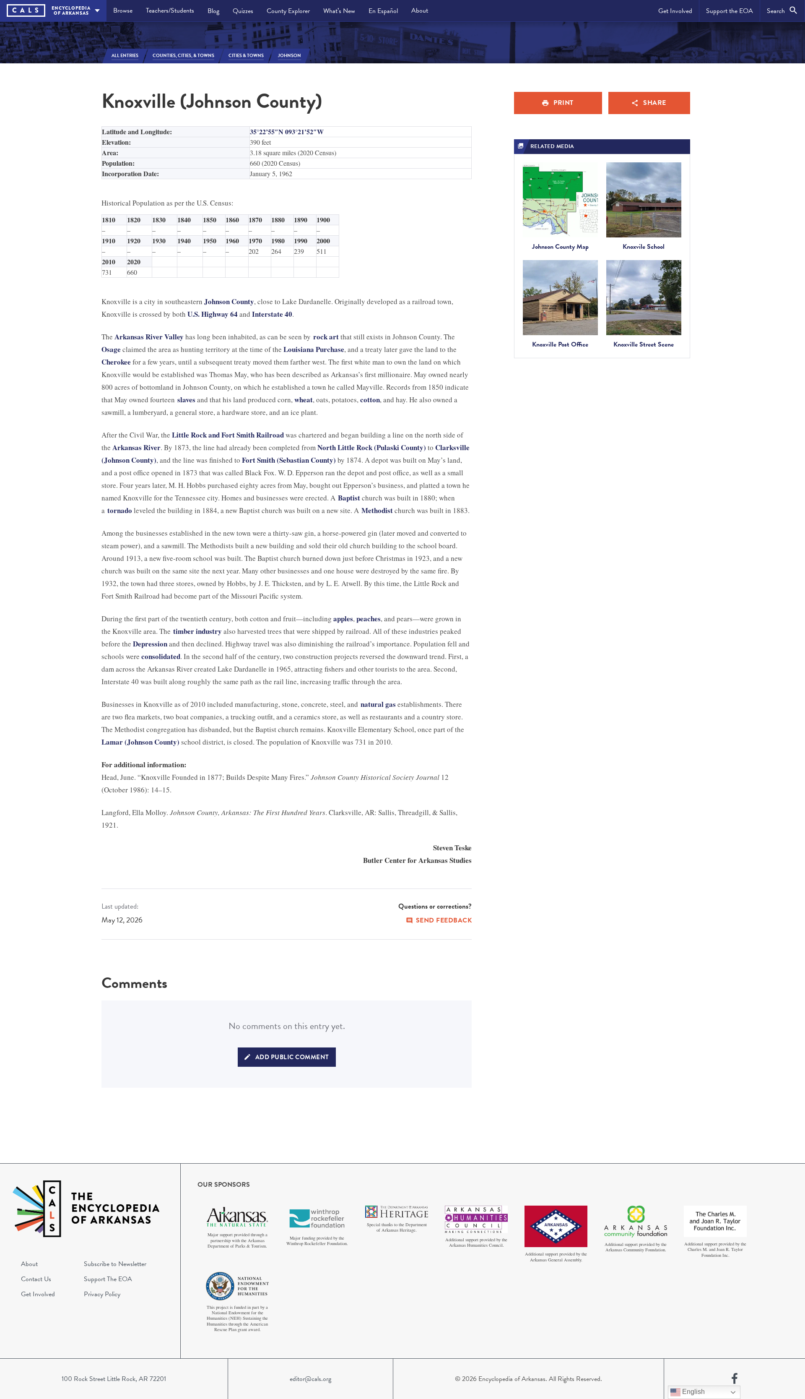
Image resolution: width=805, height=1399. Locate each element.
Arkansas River (136, 447)
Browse (122, 10)
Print (563, 103)
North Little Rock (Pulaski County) (371, 447)
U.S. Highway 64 (212, 314)
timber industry (197, 631)
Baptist (349, 497)
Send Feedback (444, 920)
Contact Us (36, 1279)
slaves (186, 399)
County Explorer (288, 11)
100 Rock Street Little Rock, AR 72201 (114, 1379)
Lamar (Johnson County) (140, 742)
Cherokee (116, 362)
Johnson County (229, 301)
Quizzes (243, 11)
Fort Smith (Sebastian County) (289, 460)
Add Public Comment (292, 1057)
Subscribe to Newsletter (115, 1264)
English (692, 1391)
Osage (111, 349)
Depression (150, 643)
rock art (326, 336)
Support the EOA (729, 11)
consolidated (160, 656)
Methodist (377, 510)
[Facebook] (734, 1379)
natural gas (378, 704)
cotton (370, 399)
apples (343, 618)
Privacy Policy (102, 1294)
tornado (119, 510)
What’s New (339, 11)
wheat (303, 399)
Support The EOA (108, 1279)
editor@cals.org (310, 1379)
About (419, 10)
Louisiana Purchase (313, 349)
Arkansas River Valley (149, 336)
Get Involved (675, 11)
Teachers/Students (170, 10)
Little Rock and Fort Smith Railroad (228, 435)
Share (654, 103)
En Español (383, 11)
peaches (368, 618)
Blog (213, 11)
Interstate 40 (272, 314)
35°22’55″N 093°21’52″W (287, 131)
